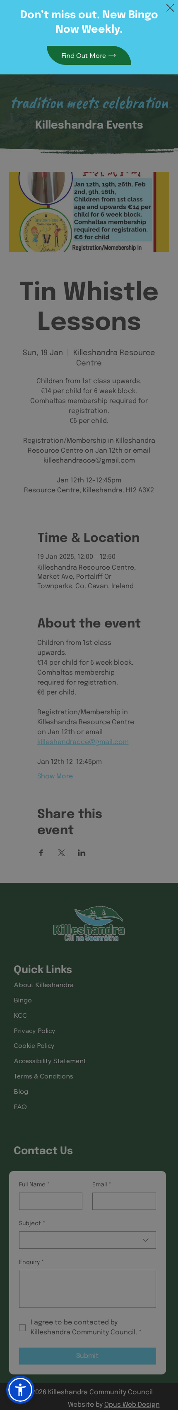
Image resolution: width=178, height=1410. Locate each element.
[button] (170, 8)
